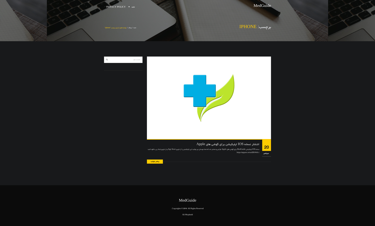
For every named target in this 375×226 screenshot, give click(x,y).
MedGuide (262, 6)
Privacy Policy (116, 7)
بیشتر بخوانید (155, 161)
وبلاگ (130, 28)
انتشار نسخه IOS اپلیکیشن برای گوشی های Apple (227, 144)
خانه (133, 7)
